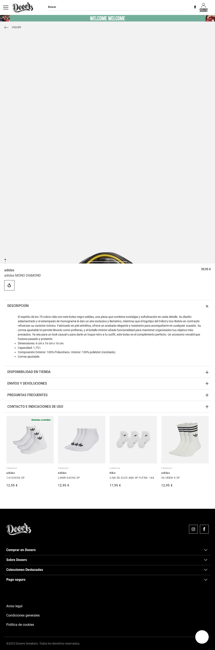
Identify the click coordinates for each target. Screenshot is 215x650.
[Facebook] (204, 529)
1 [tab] (5, 259)
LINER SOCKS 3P (69, 477)
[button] (202, 637)
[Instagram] (193, 529)
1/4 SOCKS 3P (15, 477)
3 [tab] (5, 263)
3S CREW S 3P (170, 477)
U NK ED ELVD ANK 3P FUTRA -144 (132, 477)
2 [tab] (5, 261)
